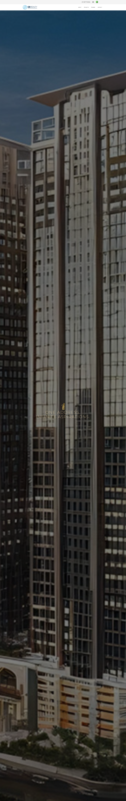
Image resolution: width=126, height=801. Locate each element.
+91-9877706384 (86, 2)
